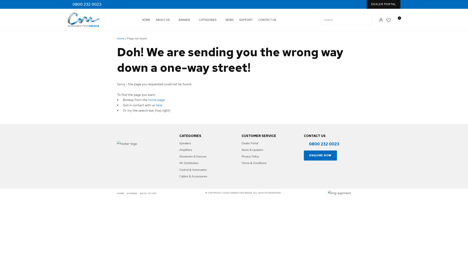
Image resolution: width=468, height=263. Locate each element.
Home (146, 20)
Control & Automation (193, 169)
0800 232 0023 (87, 4)
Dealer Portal (383, 4)
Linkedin (126, 4)
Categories (208, 20)
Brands (184, 20)
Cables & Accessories (193, 176)
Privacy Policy (250, 156)
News (229, 20)
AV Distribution (188, 163)
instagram (118, 4)
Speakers (185, 143)
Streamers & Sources (193, 156)
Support (246, 20)
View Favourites (388, 20)
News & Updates (252, 150)
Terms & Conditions (254, 163)
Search (367, 19)
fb (110, 4)
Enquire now (320, 155)
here (159, 105)
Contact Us (267, 20)
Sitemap (132, 193)
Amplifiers (185, 150)
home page (156, 100)
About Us (163, 20)
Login (381, 20)
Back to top (148, 193)
